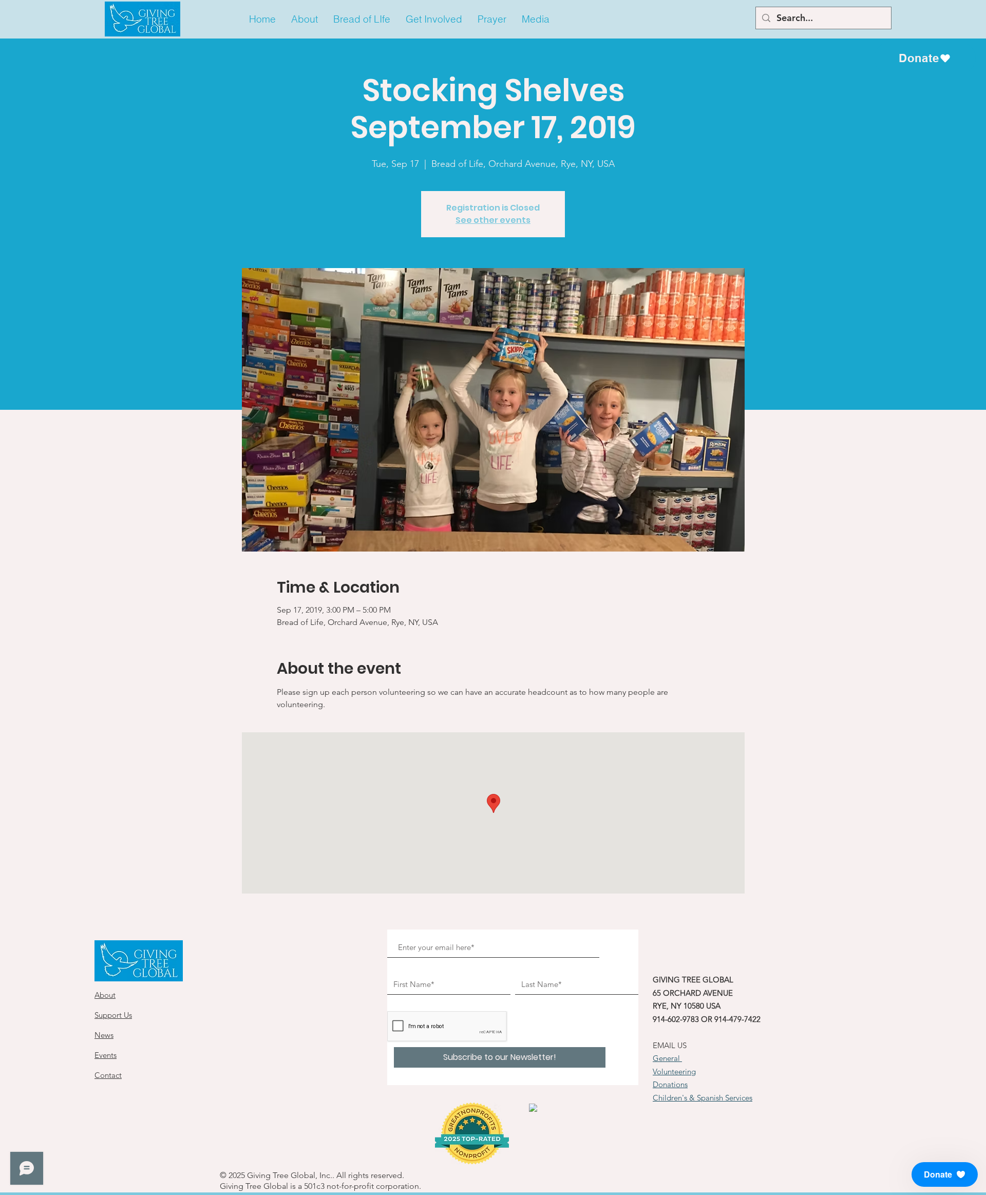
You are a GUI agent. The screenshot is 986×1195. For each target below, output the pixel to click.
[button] (304, 19)
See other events (493, 220)
